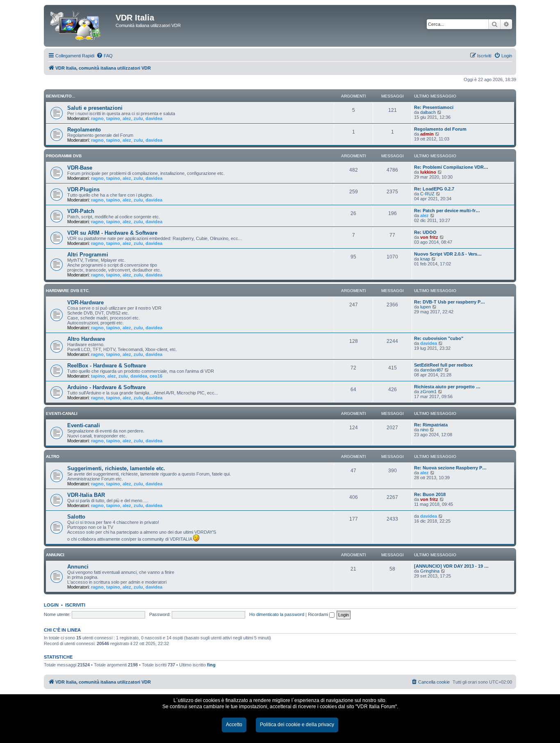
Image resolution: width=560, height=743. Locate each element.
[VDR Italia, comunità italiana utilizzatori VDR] (81, 26)
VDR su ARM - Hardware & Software (112, 233)
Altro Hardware (86, 339)
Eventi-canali (83, 425)
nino (424, 429)
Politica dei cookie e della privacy (297, 724)
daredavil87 (431, 369)
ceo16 (156, 376)
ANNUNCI (55, 555)
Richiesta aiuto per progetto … (447, 386)
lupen (425, 306)
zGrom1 (428, 391)
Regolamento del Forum (440, 129)
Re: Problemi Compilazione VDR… (451, 167)
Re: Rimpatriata (431, 424)
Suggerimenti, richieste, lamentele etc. (116, 468)
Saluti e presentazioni (95, 108)
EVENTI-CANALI (61, 413)
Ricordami (318, 614)
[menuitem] (104, 56)
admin (427, 133)
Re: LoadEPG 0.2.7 (434, 188)
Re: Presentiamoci (433, 107)
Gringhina (429, 571)
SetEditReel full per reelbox (443, 364)
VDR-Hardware (85, 302)
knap (425, 258)
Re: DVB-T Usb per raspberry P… (449, 301)
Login (51, 605)
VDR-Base (79, 168)
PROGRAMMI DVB (64, 156)
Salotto (76, 517)
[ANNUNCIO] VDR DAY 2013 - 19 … (451, 566)
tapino (113, 118)
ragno (97, 118)
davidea (154, 118)
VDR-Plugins (83, 189)
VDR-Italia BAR (86, 495)
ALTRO (52, 456)
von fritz (429, 237)
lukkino (428, 172)
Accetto (234, 724)
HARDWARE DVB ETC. (68, 290)
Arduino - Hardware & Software (106, 387)
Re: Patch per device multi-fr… (447, 210)
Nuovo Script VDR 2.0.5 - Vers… (448, 253)
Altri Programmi (87, 254)
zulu (138, 118)
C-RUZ (427, 193)
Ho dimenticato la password (276, 614)
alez (127, 118)
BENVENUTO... (60, 96)
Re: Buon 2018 (430, 494)
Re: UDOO (425, 232)
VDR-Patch (80, 211)
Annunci (78, 567)
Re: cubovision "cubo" (438, 338)
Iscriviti (75, 605)
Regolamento (84, 130)
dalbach (428, 112)
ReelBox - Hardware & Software (106, 365)
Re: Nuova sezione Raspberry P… (450, 467)
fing (211, 664)
